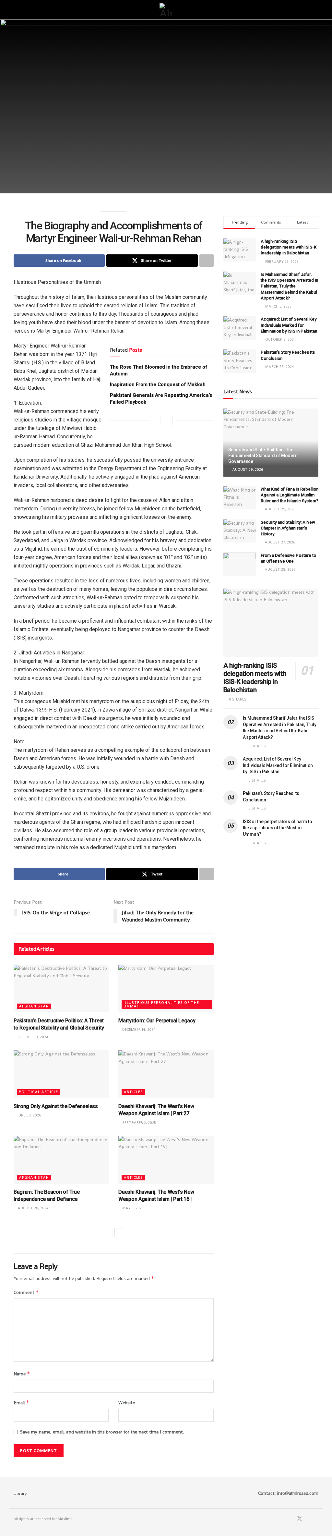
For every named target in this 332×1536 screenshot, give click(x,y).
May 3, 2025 (132, 1208)
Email (21, 1402)
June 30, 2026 (29, 1115)
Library (20, 1493)
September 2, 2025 (138, 1122)
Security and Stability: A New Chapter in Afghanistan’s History (288, 528)
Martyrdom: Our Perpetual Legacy (156, 1021)
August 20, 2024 (33, 1208)
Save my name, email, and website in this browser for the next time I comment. (102, 1432)
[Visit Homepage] (166, 9)
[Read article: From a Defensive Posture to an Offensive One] (239, 564)
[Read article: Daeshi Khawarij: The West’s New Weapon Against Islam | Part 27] (165, 1074)
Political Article (38, 1092)
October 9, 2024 (32, 1037)
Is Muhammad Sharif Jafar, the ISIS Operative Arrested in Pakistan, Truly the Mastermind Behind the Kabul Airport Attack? (289, 286)
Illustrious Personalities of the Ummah (161, 1004)
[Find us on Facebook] (291, 1519)
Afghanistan (34, 1006)
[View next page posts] (167, 420)
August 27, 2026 (279, 542)
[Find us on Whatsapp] (308, 1519)
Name (22, 1374)
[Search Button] (315, 9)
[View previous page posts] (156, 420)
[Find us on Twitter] (299, 1519)
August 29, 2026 (247, 469)
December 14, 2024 (138, 1029)
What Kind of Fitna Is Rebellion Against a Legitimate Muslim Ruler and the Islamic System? (289, 495)
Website (126, 1403)
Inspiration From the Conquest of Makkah (158, 384)
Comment (26, 1292)
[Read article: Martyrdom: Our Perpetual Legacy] (165, 988)
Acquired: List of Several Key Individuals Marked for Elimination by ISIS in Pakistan (289, 325)
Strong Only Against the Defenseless (56, 1106)
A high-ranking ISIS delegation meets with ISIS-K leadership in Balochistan (288, 247)
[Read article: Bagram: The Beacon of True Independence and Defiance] (61, 1160)
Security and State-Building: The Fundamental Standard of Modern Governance (263, 455)
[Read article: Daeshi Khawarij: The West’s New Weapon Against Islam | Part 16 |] (165, 1160)
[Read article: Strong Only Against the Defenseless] (61, 1074)
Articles (133, 1092)
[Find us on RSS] (316, 1519)
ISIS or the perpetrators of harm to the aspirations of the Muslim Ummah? (277, 828)
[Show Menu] (16, 9)
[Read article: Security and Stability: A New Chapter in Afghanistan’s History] (239, 531)
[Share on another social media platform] (206, 260)
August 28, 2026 (280, 569)
